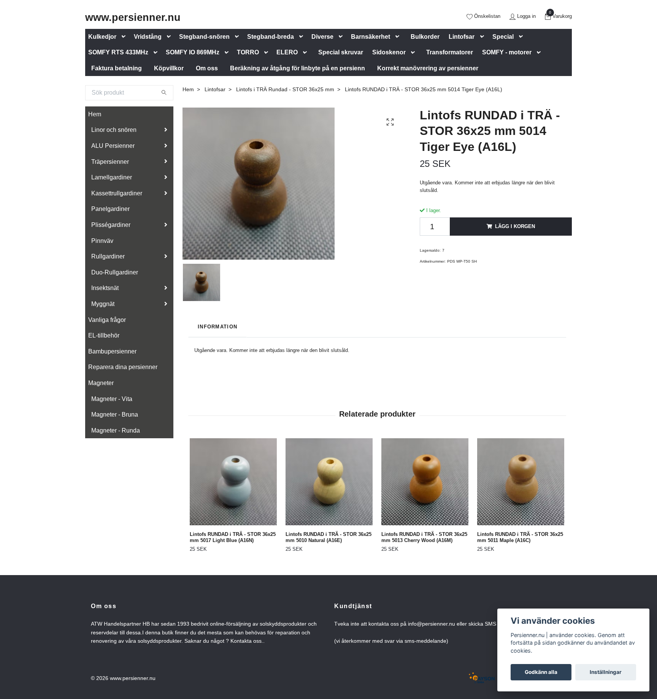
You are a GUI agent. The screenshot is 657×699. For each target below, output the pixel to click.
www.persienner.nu (133, 17)
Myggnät (102, 304)
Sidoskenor (389, 52)
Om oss (207, 68)
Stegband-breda (270, 36)
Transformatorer (449, 52)
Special (503, 36)
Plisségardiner (110, 225)
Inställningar (606, 672)
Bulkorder (425, 36)
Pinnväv (102, 241)
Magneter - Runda (115, 430)
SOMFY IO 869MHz (192, 52)
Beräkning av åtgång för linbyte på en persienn (297, 68)
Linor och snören (113, 130)
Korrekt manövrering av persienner (427, 68)
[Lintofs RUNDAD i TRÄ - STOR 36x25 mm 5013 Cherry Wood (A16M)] (424, 481)
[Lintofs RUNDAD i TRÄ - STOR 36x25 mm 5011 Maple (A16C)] (520, 481)
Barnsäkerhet (370, 36)
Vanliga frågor (107, 320)
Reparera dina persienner (122, 367)
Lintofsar (461, 36)
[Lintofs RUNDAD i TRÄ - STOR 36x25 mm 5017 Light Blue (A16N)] (233, 481)
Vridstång (148, 36)
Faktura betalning (116, 68)
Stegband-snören (204, 36)
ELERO (287, 52)
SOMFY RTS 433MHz (118, 52)
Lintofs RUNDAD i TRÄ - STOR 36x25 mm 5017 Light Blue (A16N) (233, 537)
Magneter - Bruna (114, 414)
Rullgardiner (108, 256)
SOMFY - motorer (507, 52)
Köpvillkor (169, 68)
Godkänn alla (541, 672)
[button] (125, 37)
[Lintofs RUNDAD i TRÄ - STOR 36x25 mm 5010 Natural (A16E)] (329, 481)
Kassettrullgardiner (116, 193)
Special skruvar (340, 52)
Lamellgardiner (111, 177)
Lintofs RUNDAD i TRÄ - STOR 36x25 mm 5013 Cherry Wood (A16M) (424, 537)
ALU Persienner (113, 146)
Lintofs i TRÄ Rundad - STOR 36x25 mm (285, 89)
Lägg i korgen (515, 226)
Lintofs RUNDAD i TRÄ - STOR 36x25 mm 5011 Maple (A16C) (520, 537)
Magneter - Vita (111, 399)
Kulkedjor (102, 36)
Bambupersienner (112, 351)
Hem (94, 114)
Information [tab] (217, 327)
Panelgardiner (110, 209)
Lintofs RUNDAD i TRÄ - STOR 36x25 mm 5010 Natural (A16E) (328, 537)
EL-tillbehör (103, 335)
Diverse (322, 36)
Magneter (101, 383)
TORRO (248, 52)
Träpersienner (110, 162)
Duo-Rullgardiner (114, 272)
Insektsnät (105, 288)
